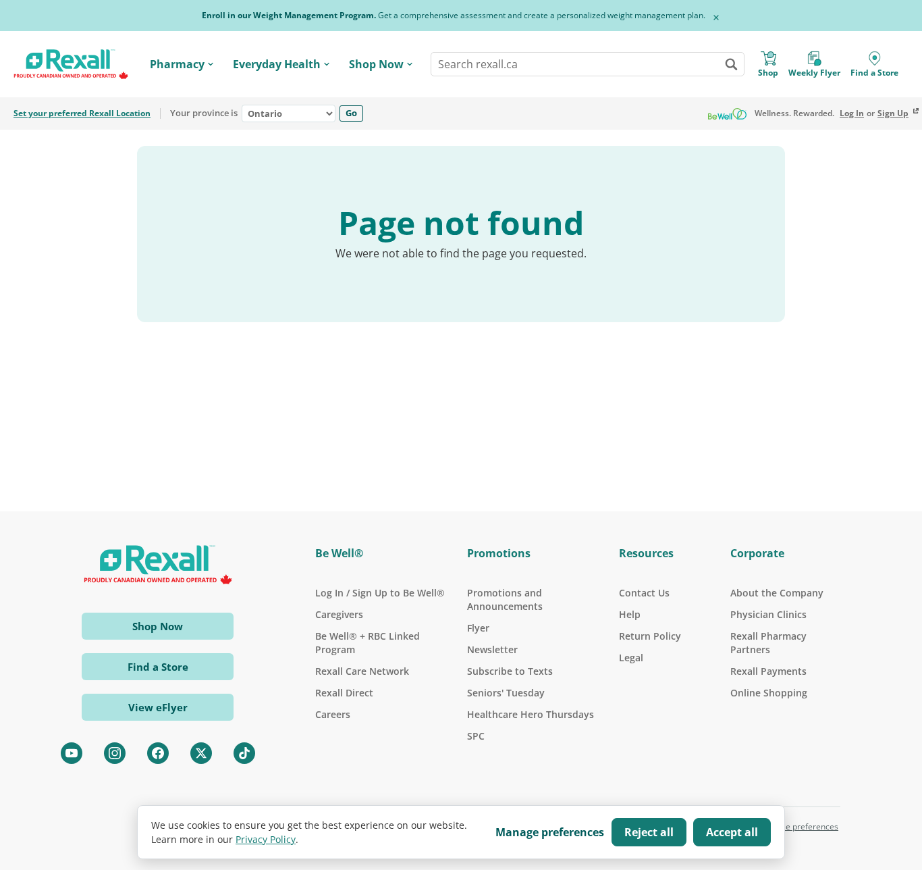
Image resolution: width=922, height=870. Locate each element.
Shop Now (376, 64)
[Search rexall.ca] (731, 64)
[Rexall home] (70, 64)
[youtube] (71, 753)
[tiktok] (244, 753)
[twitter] (201, 753)
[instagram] (115, 753)
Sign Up (893, 113)
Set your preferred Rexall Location (82, 113)
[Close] (716, 18)
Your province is (204, 113)
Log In (852, 113)
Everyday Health (277, 64)
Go (351, 113)
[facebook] (158, 753)
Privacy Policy (266, 839)
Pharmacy (177, 64)
